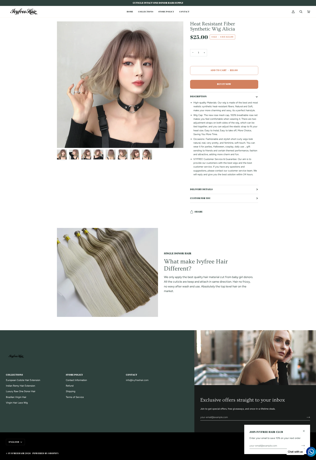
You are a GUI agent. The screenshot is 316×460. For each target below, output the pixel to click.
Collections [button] (14, 374)
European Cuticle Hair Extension (23, 380)
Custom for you (200, 198)
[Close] (305, 429)
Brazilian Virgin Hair (16, 397)
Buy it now (224, 84)
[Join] (305, 417)
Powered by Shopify (45, 453)
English (14, 442)
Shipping (70, 391)
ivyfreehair (16, 453)
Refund (70, 385)
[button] (130, 11)
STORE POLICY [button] (74, 374)
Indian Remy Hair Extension (20, 385)
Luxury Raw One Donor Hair (20, 391)
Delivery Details (201, 189)
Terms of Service (75, 397)
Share (199, 211)
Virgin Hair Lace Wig (17, 402)
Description (198, 96)
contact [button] (131, 374)
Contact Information (76, 380)
